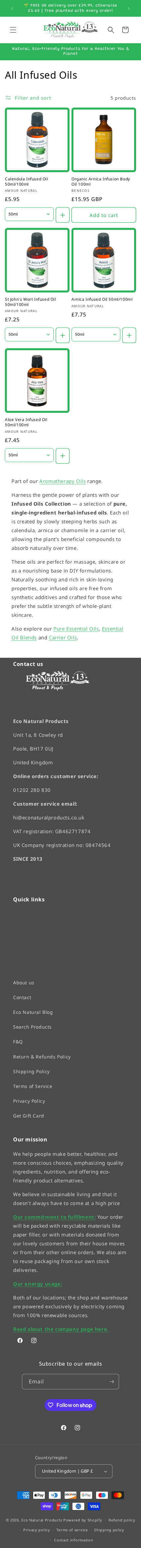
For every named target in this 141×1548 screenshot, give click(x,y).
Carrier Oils (63, 637)
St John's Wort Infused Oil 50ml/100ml (30, 302)
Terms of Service (32, 1086)
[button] (13, 30)
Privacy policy (36, 1529)
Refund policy (122, 1519)
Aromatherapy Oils (62, 481)
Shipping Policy (31, 1071)
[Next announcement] (129, 8)
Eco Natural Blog (33, 1012)
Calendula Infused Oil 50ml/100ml (26, 181)
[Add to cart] (63, 215)
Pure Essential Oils (76, 628)
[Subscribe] (111, 1381)
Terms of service (72, 1529)
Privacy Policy (29, 1101)
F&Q (18, 1041)
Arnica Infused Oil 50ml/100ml (101, 299)
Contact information (73, 1540)
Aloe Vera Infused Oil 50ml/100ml (26, 422)
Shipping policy (109, 1529)
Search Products (32, 1027)
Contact (22, 997)
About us (23, 982)
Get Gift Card (28, 1116)
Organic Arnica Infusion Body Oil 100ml (100, 181)
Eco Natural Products (41, 1519)
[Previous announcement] (12, 8)
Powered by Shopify (82, 1519)
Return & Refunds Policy (42, 1056)
